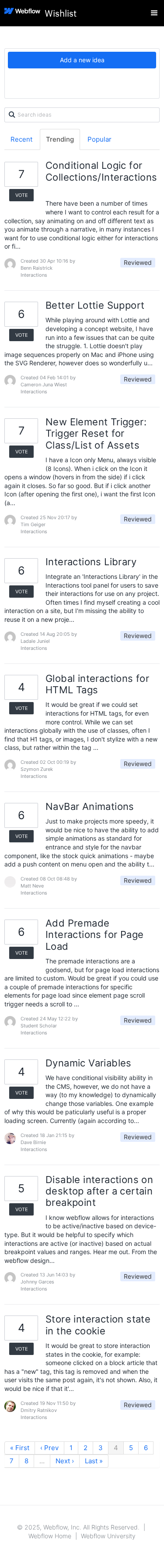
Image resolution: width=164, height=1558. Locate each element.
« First (19, 1448)
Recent (21, 139)
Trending (60, 139)
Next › (65, 1461)
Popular (99, 139)
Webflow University (108, 1536)
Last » (94, 1461)
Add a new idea (82, 60)
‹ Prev (49, 1448)
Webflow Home (49, 1536)
